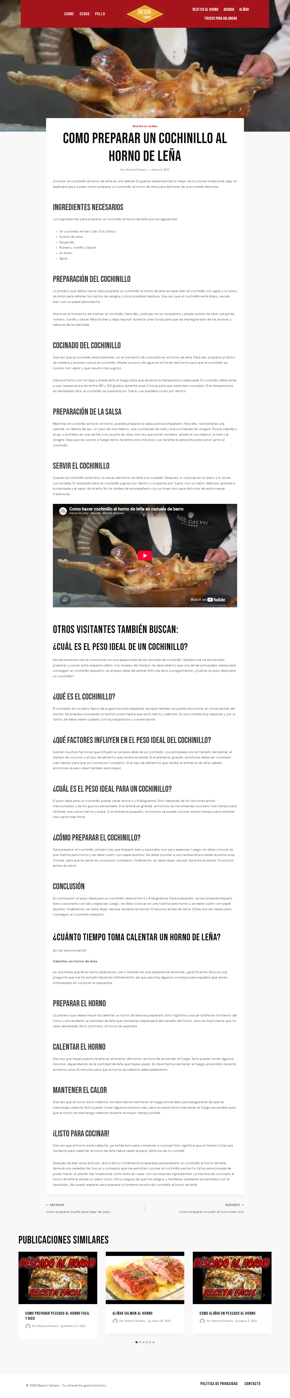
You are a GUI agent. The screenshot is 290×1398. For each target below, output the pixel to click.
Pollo (100, 14)
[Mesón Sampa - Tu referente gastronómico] (145, 14)
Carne (69, 14)
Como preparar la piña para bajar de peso (78, 1209)
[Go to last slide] (27, 1295)
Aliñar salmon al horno (133, 1313)
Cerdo (85, 14)
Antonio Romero (136, 170)
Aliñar (244, 9)
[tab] (136, 1342)
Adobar (229, 9)
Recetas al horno (205, 9)
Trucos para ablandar (220, 18)
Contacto (253, 1383)
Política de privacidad (219, 1383)
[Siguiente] (263, 1295)
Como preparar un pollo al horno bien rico (211, 1209)
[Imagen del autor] (28, 1326)
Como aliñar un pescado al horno (228, 1313)
